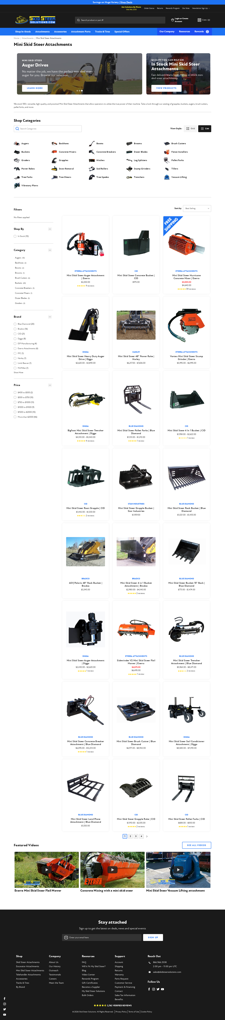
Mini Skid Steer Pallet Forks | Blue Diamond (136, 432)
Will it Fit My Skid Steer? (93, 966)
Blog (84, 970)
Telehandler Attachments (28, 974)
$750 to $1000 (26, 402)
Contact (119, 991)
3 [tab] (82, 90)
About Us (53, 962)
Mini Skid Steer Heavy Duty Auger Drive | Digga (85, 358)
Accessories (60, 31)
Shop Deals (126, 2)
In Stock (23, 236)
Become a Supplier (91, 987)
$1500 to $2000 (27, 412)
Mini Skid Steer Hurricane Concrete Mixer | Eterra (186, 277)
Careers (52, 978)
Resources (184, 31)
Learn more (35, 88)
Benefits (119, 999)
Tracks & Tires (102, 31)
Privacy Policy (121, 1012)
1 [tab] (77, 90)
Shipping (119, 966)
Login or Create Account (181, 20)
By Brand (20, 987)
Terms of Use (133, 1012)
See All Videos (196, 845)
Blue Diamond (26, 324)
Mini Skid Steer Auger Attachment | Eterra (85, 277)
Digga (22, 338)
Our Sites (185, 8)
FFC (21, 353)
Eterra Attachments (28, 348)
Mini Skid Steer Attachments (30, 970)
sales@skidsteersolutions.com (167, 972)
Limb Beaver (24, 363)
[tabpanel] (79, 74)
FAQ (84, 962)
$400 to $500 (25, 392)
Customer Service (123, 982)
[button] (33, 229)
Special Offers (121, 31)
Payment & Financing (125, 987)
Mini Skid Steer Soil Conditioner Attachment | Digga (186, 743)
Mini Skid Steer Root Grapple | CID (85, 508)
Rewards (199, 31)
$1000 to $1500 (26, 407)
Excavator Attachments (27, 966)
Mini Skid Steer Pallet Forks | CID (186, 819)
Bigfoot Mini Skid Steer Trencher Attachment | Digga (86, 432)
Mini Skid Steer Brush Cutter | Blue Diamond (136, 743)
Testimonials (55, 974)
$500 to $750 (25, 397)
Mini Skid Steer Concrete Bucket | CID (136, 277)
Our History (54, 966)
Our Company (166, 31)
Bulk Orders (87, 995)
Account (119, 962)
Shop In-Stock (23, 31)
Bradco (23, 329)
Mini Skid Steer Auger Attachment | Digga (85, 662)
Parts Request (121, 978)
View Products (166, 88)
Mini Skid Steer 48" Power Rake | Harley (136, 358)
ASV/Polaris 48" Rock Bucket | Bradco (85, 584)
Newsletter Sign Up (200, 8)
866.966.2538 (131, 9)
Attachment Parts (80, 31)
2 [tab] (79, 90)
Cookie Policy (146, 1012)
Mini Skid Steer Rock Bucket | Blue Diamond (187, 510)
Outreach (53, 970)
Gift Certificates (90, 982)
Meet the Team (56, 982)
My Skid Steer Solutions (93, 991)
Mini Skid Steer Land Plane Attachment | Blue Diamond (85, 820)
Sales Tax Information (125, 995)
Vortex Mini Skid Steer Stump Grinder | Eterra (186, 358)
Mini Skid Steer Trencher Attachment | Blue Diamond (186, 662)
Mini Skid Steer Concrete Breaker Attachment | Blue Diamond (85, 743)
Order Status (149, 8)
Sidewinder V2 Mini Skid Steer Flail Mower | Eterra (136, 662)
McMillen (23, 368)
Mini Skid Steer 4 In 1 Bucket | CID (186, 430)
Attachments (42, 31)
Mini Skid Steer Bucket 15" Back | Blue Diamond (186, 584)
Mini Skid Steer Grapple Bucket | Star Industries (136, 510)
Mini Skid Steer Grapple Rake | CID (136, 819)
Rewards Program (173, 8)
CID (21, 333)
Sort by (177, 208)
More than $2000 (27, 417)
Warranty (119, 974)
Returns (160, 8)
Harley (22, 358)
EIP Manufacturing (27, 343)
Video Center (88, 974)
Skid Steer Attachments (27, 962)
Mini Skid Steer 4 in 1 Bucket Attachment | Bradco (136, 584)
